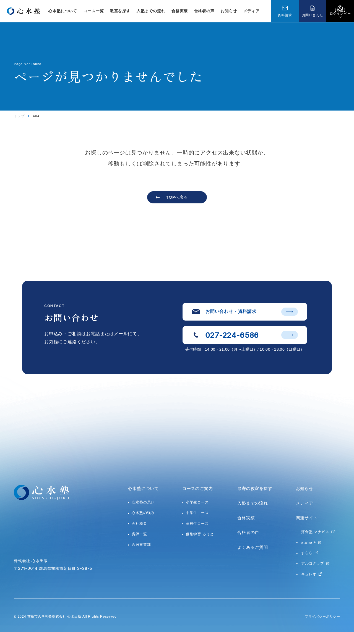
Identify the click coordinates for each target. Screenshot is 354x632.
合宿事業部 (141, 544)
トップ (19, 116)
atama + (308, 542)
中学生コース (197, 513)
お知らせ (229, 11)
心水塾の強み (143, 513)
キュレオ (308, 574)
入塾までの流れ (151, 11)
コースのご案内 (197, 488)
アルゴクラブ (312, 563)
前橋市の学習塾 (39, 616)
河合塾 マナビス (315, 532)
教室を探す (120, 11)
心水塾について (143, 488)
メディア (251, 11)
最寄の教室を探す (254, 488)
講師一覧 (139, 534)
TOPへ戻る (177, 197)
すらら (307, 553)
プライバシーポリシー (322, 616)
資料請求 (285, 15)
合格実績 (179, 11)
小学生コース (197, 502)
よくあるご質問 (252, 547)
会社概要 (139, 523)
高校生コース (197, 523)
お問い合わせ (312, 15)
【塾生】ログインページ (340, 13)
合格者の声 (204, 11)
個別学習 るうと (200, 534)
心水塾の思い (143, 502)
